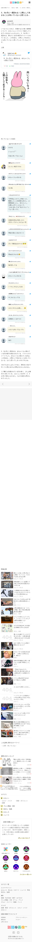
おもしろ (6, 812)
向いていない (12, 745)
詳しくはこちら (23, 838)
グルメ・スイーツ (6, 902)
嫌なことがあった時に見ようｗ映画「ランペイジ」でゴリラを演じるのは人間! (22, 574)
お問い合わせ (4, 921)
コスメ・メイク (7, 801)
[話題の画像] (16, 2)
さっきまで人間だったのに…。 (22, 687)
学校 (28, 890)
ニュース (15, 774)
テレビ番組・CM (9, 806)
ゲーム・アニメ (18, 900)
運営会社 (3, 919)
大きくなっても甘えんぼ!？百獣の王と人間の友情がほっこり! (22, 601)
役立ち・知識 (17, 613)
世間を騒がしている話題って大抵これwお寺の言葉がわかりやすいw (22, 583)
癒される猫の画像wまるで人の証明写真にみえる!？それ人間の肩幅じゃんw (22, 723)
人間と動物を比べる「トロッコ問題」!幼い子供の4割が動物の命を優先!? (22, 609)
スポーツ (16, 890)
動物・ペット (17, 605)
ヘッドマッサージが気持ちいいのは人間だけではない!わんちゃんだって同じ (22, 697)
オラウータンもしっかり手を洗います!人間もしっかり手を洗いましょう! (22, 706)
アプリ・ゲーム (17, 783)
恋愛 (14, 765)
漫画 (2, 898)
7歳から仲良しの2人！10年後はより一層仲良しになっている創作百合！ (22, 761)
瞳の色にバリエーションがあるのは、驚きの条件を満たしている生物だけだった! (22, 732)
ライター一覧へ (25, 874)
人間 (4, 745)
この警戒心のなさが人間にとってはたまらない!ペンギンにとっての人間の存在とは (22, 592)
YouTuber (8, 898)
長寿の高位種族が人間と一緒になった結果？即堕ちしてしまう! (22, 662)
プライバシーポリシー (21, 917)
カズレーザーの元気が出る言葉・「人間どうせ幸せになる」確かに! (22, 653)
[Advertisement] (16, 119)
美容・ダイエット (22, 801)
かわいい (16, 666)
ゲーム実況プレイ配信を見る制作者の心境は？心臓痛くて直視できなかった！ (22, 779)
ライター (18, 919)
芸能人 (15, 657)
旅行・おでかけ (17, 898)
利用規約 (3, 917)
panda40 (10, 21)
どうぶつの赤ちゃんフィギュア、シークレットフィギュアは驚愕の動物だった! (22, 618)
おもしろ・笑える (18, 578)
